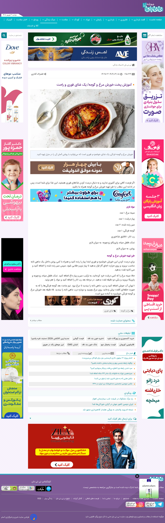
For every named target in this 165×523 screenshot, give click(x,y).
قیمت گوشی (78, 338)
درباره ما (117, 498)
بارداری (111, 20)
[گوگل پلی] (26, 488)
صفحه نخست (155, 20)
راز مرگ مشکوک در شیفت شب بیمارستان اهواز (112, 399)
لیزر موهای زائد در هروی (53, 344)
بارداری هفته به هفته (141, 498)
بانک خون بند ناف (89, 344)
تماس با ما (106, 498)
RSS (39, 498)
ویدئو (36, 20)
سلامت (65, 20)
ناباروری (124, 20)
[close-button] (137, 476)
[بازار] (9, 488)
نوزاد (88, 20)
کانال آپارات (77, 498)
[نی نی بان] (153, 7)
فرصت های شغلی (92, 498)
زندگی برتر (48, 498)
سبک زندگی (50, 20)
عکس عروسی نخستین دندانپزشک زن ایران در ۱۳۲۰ (112, 383)
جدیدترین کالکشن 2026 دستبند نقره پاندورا (50, 338)
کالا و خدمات (32, 26)
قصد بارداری (139, 20)
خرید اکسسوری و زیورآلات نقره (121, 338)
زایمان (99, 20)
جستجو (126, 498)
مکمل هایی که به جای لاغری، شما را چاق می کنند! (113, 378)
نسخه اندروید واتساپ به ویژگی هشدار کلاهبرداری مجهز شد (108, 410)
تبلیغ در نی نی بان (63, 498)
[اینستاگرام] (135, 507)
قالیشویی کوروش (126, 344)
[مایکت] (43, 488)
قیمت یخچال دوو (108, 344)
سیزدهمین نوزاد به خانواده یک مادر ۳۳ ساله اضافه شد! (111, 373)
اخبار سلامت (21, 20)
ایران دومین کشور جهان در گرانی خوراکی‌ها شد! (112, 404)
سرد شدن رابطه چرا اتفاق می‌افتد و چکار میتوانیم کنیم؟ (111, 368)
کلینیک (9, 20)
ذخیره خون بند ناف (95, 338)
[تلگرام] (154, 507)
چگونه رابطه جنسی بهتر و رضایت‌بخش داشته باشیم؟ (111, 363)
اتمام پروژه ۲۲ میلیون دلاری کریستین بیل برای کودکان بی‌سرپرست (107, 358)
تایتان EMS (73, 344)
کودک (76, 20)
